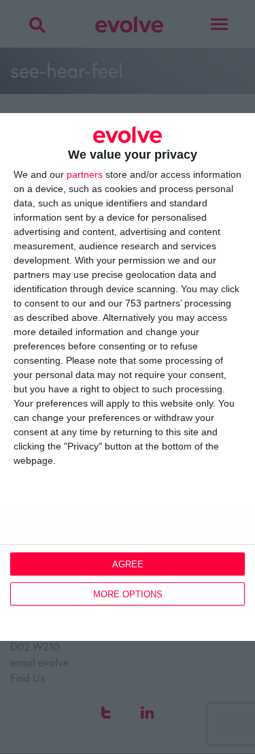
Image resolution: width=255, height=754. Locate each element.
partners (85, 174)
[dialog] (127, 377)
